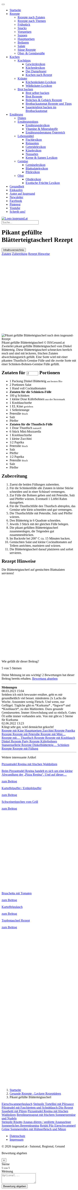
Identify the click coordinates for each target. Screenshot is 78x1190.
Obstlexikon (33, 179)
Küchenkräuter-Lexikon (41, 82)
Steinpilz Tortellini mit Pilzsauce (53, 1104)
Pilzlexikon (33, 172)
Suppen (22, 35)
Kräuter (22, 78)
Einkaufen (16, 190)
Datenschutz (17, 1136)
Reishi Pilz (47, 1125)
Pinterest (15, 204)
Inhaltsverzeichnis (13, 249)
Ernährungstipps (28, 121)
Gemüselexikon (35, 165)
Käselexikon (33, 150)
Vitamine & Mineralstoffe (42, 129)
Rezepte (15, 13)
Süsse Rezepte (27, 49)
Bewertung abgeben (45, 678)
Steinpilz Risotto (12, 1122)
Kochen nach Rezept (39, 75)
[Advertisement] (39, 295)
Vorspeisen (24, 31)
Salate (21, 46)
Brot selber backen (37, 93)
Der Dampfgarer (36, 71)
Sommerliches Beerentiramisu (20, 1125)
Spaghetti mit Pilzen (14, 1111)
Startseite (15, 10)
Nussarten (32, 154)
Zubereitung (19, 253)
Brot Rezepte (34, 96)
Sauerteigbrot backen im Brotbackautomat (41, 109)
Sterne (6, 1164)
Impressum (16, 1139)
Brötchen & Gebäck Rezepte (44, 100)
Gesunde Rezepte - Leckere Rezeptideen (35, 1093)
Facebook (16, 200)
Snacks (22, 28)
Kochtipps (24, 60)
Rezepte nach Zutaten (31, 17)
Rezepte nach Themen (32, 21)
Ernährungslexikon (38, 125)
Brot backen (25, 89)
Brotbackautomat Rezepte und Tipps (49, 103)
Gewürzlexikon (35, 64)
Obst (21, 175)
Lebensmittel (26, 136)
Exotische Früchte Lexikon (43, 183)
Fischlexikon (34, 139)
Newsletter (16, 197)
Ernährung (16, 114)
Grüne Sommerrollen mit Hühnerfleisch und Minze (34, 1129)
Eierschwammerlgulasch (17, 1104)
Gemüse (23, 161)
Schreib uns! (17, 211)
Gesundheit (17, 186)
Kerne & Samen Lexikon (41, 157)
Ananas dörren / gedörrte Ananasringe (47, 1122)
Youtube (15, 208)
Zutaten (6, 253)
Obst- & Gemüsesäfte (31, 53)
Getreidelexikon (36, 147)
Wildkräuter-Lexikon (39, 85)
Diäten (22, 118)
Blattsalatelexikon (37, 168)
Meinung (7, 1171)
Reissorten (32, 143)
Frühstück (24, 24)
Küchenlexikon (35, 67)
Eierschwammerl (65, 1125)
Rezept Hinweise (39, 253)
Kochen (15, 57)
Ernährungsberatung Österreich (45, 132)
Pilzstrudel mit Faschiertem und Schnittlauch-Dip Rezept (37, 1107)
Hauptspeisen (26, 39)
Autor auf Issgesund (22, 193)
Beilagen (23, 42)
